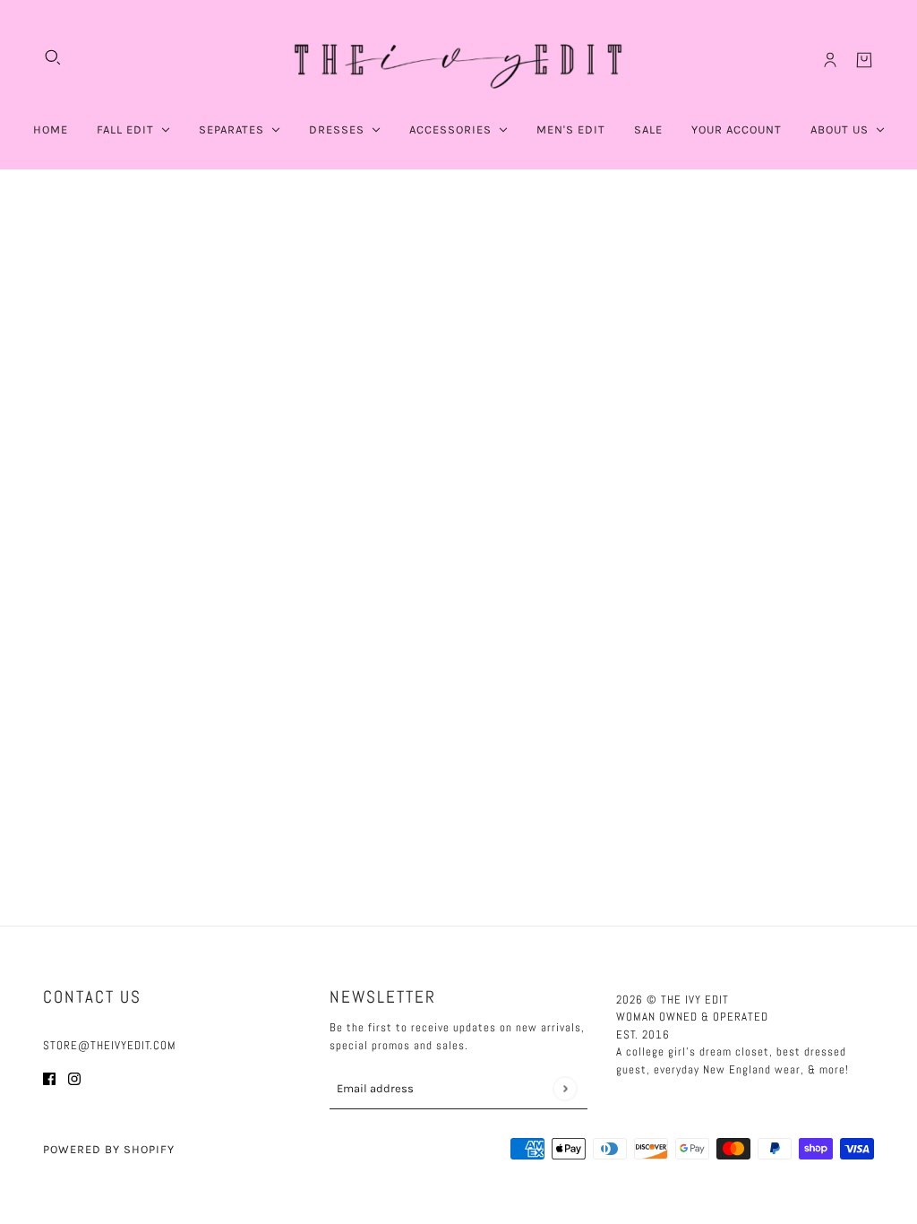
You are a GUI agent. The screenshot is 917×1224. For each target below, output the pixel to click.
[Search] (53, 57)
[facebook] (49, 1078)
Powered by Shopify (109, 1149)
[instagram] (74, 1078)
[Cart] (864, 60)
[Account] (830, 60)
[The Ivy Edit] (458, 60)
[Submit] (565, 1088)
